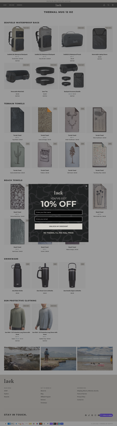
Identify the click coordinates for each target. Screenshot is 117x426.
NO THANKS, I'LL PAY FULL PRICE (58, 233)
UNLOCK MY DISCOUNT (58, 226)
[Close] (86, 186)
